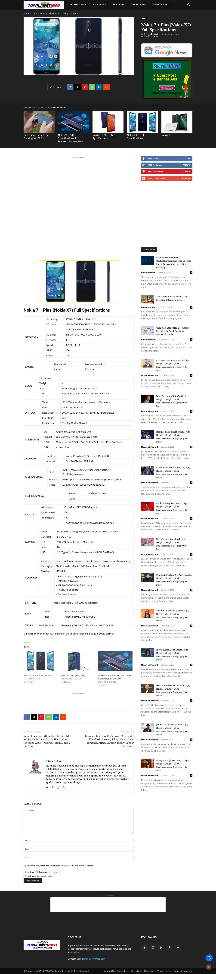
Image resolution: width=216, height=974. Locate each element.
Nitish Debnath (151, 34)
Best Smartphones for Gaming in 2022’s (36, 137)
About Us (109, 971)
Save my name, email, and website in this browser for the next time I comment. (60, 865)
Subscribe (185, 178)
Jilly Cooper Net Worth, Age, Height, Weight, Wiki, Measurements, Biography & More (171, 544)
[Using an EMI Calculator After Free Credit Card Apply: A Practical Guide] (147, 330)
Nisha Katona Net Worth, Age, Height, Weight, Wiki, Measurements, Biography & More (172, 655)
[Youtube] (178, 948)
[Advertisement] (78, 183)
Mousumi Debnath (149, 375)
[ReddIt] (106, 87)
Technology (78, 5)
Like (188, 158)
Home (26, 13)
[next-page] (190, 108)
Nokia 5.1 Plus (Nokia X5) (73, 675)
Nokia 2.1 (166, 135)
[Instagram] (153, 948)
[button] (188, 5)
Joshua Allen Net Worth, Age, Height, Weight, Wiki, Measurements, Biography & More (172, 730)
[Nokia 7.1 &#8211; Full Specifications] (41, 661)
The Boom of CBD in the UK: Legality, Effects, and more (171, 298)
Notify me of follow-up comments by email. (44, 872)
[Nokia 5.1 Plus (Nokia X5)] (78, 661)
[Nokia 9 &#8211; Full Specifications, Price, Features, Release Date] (115, 661)
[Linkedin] (99, 87)
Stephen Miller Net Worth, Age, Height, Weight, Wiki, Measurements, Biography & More (173, 473)
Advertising (161, 5)
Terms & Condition (183, 971)
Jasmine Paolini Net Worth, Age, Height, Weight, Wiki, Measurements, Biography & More (173, 437)
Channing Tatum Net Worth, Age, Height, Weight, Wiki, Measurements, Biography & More (174, 580)
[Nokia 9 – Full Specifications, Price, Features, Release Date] (73, 122)
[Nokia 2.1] (176, 122)
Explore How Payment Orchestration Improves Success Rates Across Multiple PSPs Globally (173, 263)
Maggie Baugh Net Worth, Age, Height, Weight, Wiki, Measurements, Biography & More (172, 765)
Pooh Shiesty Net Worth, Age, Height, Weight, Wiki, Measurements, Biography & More (172, 508)
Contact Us (122, 971)
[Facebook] (70, 87)
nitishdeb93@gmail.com (92, 958)
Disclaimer (149, 971)
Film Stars (139, 5)
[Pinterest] (85, 87)
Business (119, 5)
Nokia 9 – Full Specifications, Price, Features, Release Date (70, 138)
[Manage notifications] (208, 967)
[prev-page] (186, 108)
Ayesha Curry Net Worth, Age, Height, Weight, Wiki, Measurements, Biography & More (172, 616)
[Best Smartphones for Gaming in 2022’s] (39, 122)
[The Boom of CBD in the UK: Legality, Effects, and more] (147, 299)
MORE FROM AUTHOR (57, 107)
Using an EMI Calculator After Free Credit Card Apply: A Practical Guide (172, 331)
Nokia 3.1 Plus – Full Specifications (104, 137)
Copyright (136, 971)
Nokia (34, 13)
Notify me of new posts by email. (39, 876)
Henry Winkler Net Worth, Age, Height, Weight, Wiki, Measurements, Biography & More (173, 691)
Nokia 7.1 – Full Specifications (135, 137)
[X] (77, 87)
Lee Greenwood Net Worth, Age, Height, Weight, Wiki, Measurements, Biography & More (173, 365)
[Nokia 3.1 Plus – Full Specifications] (108, 122)
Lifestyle (99, 5)
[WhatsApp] (92, 87)
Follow (186, 165)
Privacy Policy (164, 971)
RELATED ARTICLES (33, 107)
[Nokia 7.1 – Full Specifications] (142, 122)
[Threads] (64, 788)
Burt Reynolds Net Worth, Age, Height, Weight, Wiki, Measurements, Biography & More (172, 401)
